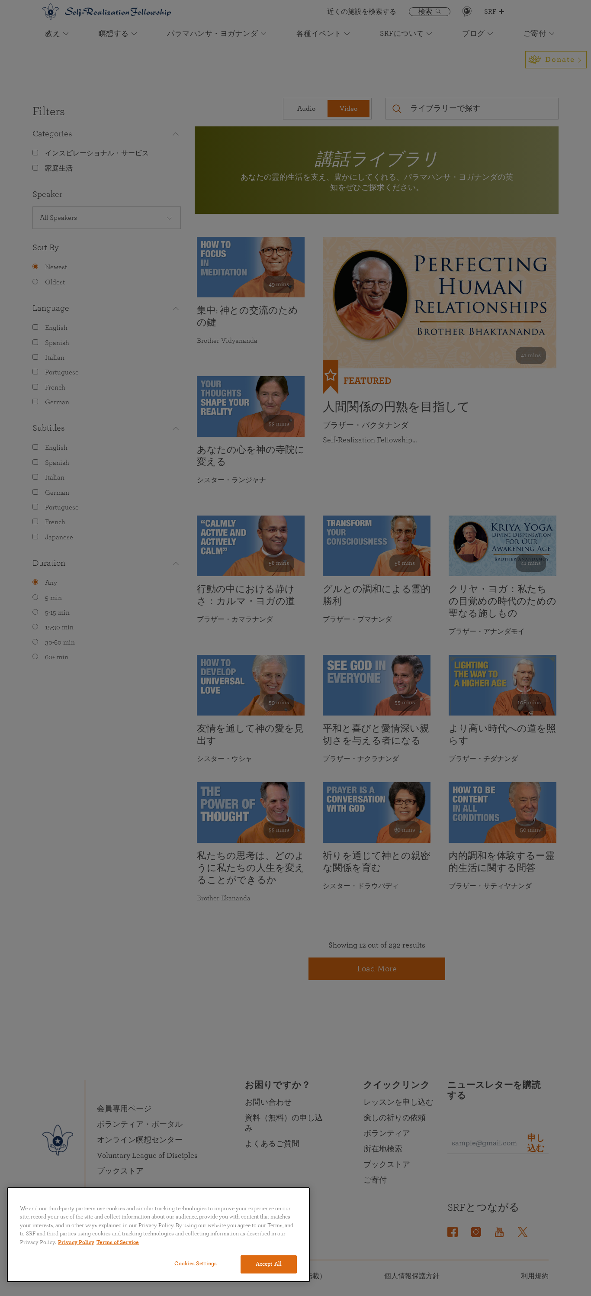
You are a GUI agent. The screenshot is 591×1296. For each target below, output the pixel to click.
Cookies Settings (195, 1264)
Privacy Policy (76, 1242)
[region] (158, 1234)
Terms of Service (117, 1242)
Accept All (269, 1264)
